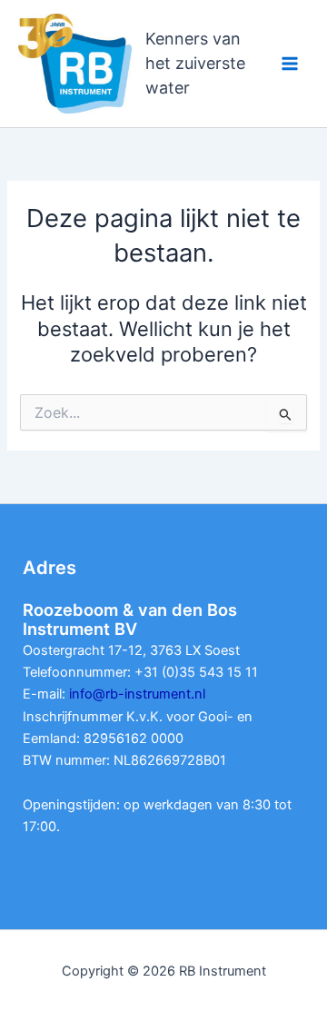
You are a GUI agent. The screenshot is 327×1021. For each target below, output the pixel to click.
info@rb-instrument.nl (137, 694)
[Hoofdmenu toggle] (290, 64)
